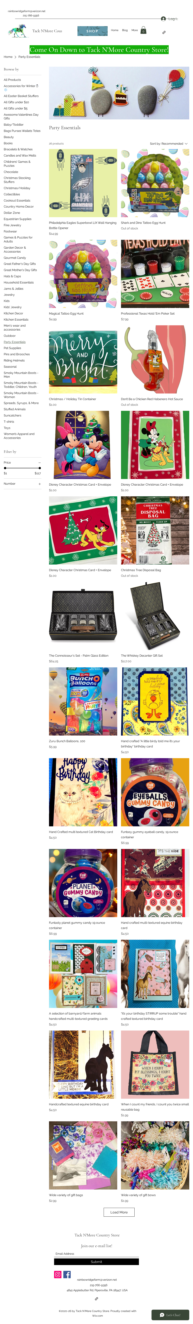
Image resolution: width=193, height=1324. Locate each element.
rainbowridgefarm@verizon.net (26, 11)
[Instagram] (57, 1274)
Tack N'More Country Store (54, 30)
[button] (143, 30)
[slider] (5, 468)
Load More (119, 1212)
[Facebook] (67, 1274)
